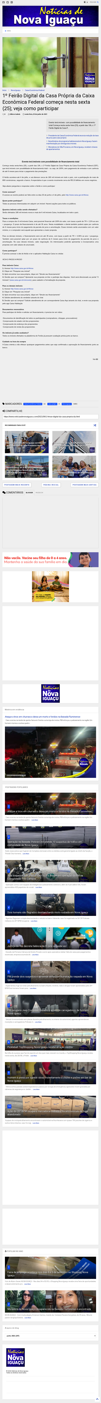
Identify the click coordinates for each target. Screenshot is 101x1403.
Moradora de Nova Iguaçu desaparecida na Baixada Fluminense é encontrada (49, 1309)
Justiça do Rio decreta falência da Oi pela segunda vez (37, 946)
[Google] (12, 2)
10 (9, 1106)
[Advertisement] (23, 136)
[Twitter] (8, 2)
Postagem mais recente (16, 485)
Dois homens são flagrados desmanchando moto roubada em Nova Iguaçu (47, 912)
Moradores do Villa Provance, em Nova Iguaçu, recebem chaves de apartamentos (74, 471)
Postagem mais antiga (85, 485)
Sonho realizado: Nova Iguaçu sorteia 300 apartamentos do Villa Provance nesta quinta (26, 445)
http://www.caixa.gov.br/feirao (77, 195)
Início (4, 90)
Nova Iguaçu (15, 90)
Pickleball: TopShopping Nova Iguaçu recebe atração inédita (40, 1047)
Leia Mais (35, 820)
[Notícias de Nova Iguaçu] (50, 25)
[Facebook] (3, 2)
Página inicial (51, 485)
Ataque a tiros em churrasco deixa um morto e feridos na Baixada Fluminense (42, 716)
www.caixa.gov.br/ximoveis (20, 280)
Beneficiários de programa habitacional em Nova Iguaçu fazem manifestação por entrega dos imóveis (26, 470)
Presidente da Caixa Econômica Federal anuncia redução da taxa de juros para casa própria (72, 445)
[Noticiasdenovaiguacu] (16, 2)
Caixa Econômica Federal (34, 90)
